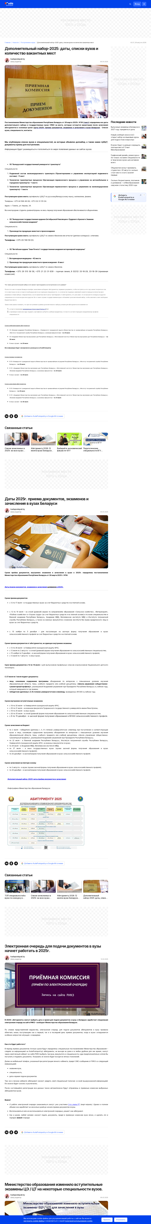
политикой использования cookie (78, 1221)
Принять (107, 1220)
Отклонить (120, 1220)
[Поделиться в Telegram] (16, 416)
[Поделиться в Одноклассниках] (11, 416)
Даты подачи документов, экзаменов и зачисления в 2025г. (34, 587)
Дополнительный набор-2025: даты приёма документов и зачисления (37, 779)
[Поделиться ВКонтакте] (6, 416)
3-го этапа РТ (74, 1104)
